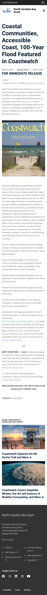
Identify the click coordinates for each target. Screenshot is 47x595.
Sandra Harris (23, 70)
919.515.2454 (8, 540)
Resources (27, 590)
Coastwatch (17, 398)
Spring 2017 (27, 101)
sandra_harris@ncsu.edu (12, 334)
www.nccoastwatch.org (12, 340)
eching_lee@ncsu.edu (35, 83)
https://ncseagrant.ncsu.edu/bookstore (18, 321)
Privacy (17, 590)
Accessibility (7, 590)
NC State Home (10, 2)
